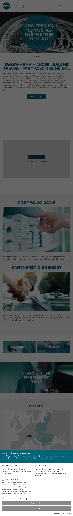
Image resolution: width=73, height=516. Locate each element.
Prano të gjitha (36, 503)
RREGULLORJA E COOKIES (61, 513)
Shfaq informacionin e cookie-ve (13, 499)
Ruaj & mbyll (36, 508)
